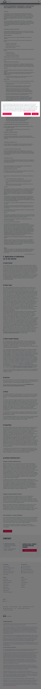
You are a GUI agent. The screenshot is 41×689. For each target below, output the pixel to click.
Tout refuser (27, 113)
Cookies (24, 110)
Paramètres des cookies (7, 113)
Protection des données (30, 110)
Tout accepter (35, 113)
